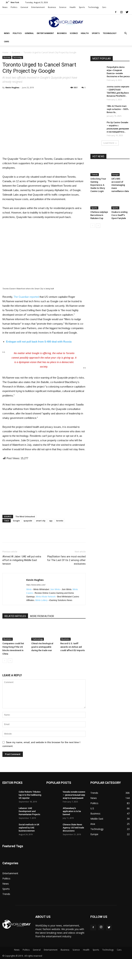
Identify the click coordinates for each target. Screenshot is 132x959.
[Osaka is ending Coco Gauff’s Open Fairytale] (120, 203)
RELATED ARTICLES (15, 616)
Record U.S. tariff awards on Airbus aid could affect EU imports (72, 647)
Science (62, 7)
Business (52, 7)
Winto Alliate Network (46, 596)
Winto (29, 589)
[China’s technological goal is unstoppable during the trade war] (44, 632)
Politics (14, 7)
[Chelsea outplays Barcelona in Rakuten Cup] (99, 203)
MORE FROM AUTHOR (42, 616)
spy (50, 520)
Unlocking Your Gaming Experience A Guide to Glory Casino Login (98, 184)
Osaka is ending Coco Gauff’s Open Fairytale (119, 215)
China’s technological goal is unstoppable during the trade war (42, 647)
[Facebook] (115, 12)
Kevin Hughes (12, 87)
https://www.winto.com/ (35, 585)
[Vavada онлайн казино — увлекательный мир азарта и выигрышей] (53, 795)
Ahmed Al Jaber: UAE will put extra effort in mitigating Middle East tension (21, 560)
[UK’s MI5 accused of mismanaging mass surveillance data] (120, 170)
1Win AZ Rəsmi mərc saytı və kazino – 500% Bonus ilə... (118, 109)
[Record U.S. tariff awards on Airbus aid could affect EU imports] (73, 632)
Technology (93, 7)
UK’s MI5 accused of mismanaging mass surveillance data (120, 184)
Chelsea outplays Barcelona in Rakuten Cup (99, 215)
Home (5, 52)
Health (73, 7)
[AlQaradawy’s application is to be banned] (53, 811)
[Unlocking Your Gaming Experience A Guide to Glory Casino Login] (99, 170)
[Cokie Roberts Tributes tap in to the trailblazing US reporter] (9, 795)
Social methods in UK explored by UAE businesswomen (29, 827)
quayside (28, 520)
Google (16, 520)
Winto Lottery (41, 600)
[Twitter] (127, 12)
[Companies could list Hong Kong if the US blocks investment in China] (15, 632)
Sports (82, 7)
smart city (40, 520)
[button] (125, 33)
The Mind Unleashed (25, 516)
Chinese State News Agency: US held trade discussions (73, 827)
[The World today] (66, 22)
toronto (59, 520)
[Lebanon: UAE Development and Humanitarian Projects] (9, 811)
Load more (108, 142)
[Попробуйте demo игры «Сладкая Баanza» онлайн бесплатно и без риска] (97, 70)
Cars (104, 7)
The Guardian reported (26, 296)
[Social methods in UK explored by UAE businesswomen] (9, 828)
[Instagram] (121, 12)
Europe (115, 174)
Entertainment (38, 7)
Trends (94, 174)
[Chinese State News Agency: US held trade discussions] (53, 828)
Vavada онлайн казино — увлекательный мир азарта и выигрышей (74, 795)
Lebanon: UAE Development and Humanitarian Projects (29, 811)
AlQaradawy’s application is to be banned (72, 811)
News (4, 7)
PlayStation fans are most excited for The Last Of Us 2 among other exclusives (66, 560)
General (24, 7)
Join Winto (55, 589)
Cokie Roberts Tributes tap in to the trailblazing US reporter (30, 795)
